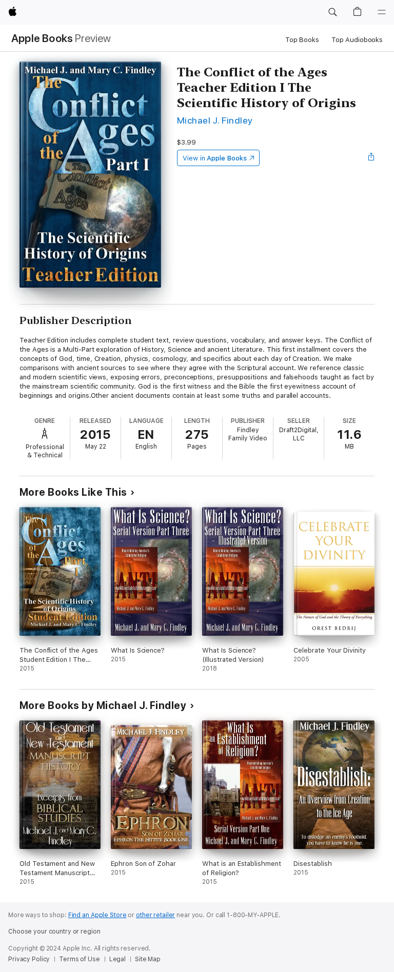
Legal (117, 959)
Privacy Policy (29, 959)
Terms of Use (79, 959)
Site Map (148, 959)
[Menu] (381, 12)
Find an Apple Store (97, 915)
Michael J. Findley (215, 120)
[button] (332, 12)
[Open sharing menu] (371, 158)
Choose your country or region (54, 931)
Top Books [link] (302, 40)
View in (215, 158)
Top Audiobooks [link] (357, 40)
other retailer (155, 915)
